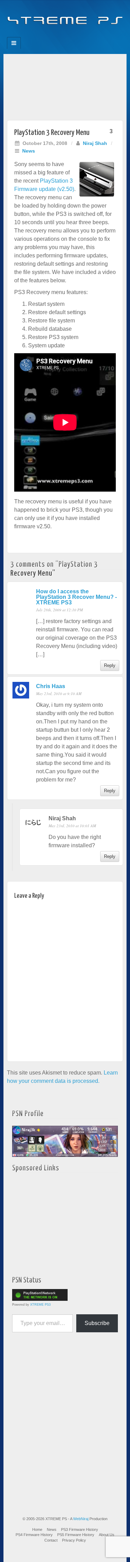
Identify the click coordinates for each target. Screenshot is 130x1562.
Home (37, 1529)
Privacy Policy (74, 1540)
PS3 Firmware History (79, 1529)
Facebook (41, 35)
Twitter (70, 35)
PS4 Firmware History (34, 1535)
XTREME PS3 (40, 1304)
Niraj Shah (95, 143)
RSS (88, 35)
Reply (109, 665)
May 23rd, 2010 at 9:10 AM (58, 693)
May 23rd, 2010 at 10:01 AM (72, 825)
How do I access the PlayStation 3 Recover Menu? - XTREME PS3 (76, 596)
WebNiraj (80, 1519)
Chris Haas (50, 686)
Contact (51, 1540)
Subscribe (97, 1323)
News (28, 151)
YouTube (79, 35)
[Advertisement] (65, 85)
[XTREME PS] (65, 16)
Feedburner (51, 35)
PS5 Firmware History (75, 1535)
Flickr (60, 35)
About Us (106, 1535)
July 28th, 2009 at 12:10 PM (59, 609)
